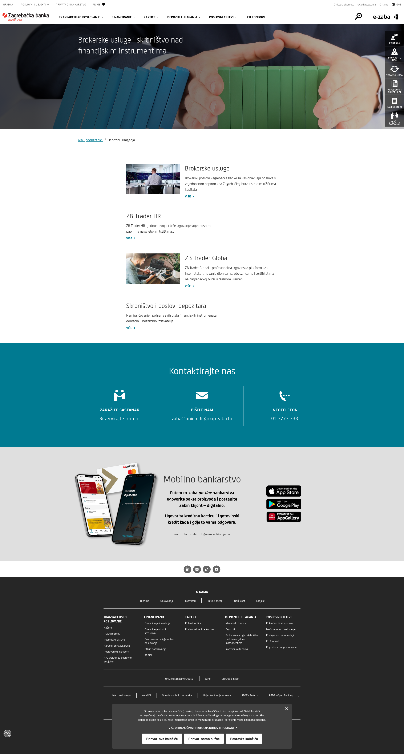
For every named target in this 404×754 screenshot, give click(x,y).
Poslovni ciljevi (221, 17)
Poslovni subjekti (34, 4)
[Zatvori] (287, 708)
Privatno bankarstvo (71, 4)
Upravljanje (166, 601)
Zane (207, 679)
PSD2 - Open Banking (281, 695)
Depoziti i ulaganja (182, 17)
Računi (108, 627)
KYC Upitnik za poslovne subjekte (118, 659)
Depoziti (230, 629)
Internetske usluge (114, 639)
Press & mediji (215, 601)
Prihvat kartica (193, 623)
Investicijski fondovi (237, 649)
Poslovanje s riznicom (116, 651)
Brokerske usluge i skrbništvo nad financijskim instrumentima (242, 639)
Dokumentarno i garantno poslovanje (159, 641)
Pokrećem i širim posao (279, 623)
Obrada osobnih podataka (177, 695)
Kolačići (146, 695)
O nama (384, 4)
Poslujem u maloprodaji (280, 635)
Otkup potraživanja (155, 649)
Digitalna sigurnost (344, 4)
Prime (97, 4)
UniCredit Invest (230, 679)
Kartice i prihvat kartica (117, 645)
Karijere (260, 601)
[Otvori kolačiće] (7, 733)
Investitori (190, 601)
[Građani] (26, 17)
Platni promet (112, 633)
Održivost (239, 601)
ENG (398, 4)
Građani (9, 4)
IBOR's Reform (250, 695)
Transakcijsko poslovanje (79, 17)
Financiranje (122, 17)
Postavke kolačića (244, 738)
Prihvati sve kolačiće (162, 738)
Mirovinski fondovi (236, 623)
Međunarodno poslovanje (280, 629)
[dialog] (202, 726)
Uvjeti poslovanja (366, 4)
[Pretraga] (358, 16)
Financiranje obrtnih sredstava (156, 631)
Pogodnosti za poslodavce (281, 647)
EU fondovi (256, 17)
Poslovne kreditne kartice (199, 629)
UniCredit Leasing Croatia (179, 679)
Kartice (149, 17)
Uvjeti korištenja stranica (217, 695)
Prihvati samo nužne (204, 738)
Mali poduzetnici (90, 139)
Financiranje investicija (157, 623)
